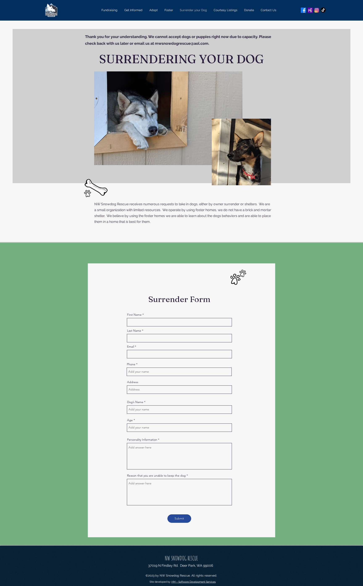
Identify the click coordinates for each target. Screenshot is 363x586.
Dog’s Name (135, 402)
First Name (134, 314)
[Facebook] (303, 10)
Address (132, 382)
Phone (131, 364)
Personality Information (142, 439)
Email (130, 346)
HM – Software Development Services (193, 581)
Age (130, 420)
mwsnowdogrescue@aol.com (181, 43)
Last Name (134, 330)
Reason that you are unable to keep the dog (156, 475)
